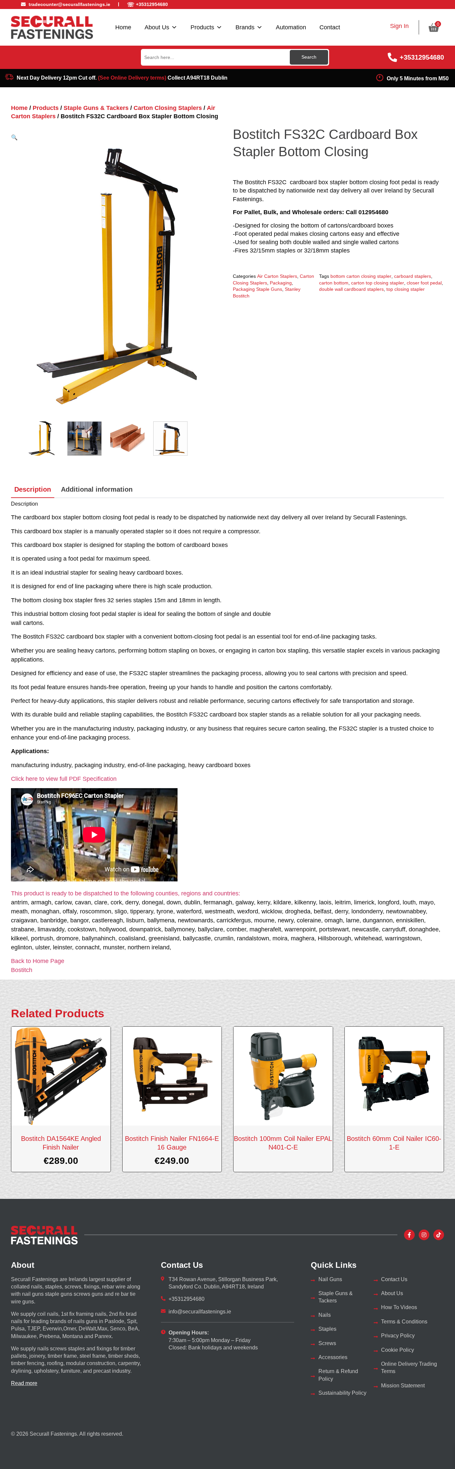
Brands (244, 27)
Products (202, 27)
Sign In (399, 26)
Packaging (281, 282)
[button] (14, 137)
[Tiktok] (438, 1234)
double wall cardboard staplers (351, 289)
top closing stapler (405, 289)
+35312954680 (422, 57)
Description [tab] (32, 489)
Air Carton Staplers (277, 276)
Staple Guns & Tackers (96, 108)
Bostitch (21, 970)
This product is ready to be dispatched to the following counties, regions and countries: (125, 893)
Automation (291, 27)
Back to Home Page (37, 961)
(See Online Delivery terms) (132, 78)
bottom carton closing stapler (360, 276)
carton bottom (333, 282)
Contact (329, 27)
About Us (157, 27)
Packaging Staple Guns (257, 289)
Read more (24, 1383)
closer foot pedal (424, 282)
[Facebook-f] (409, 1234)
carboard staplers (412, 276)
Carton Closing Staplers (168, 108)
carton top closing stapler (377, 282)
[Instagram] (424, 1234)
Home (123, 27)
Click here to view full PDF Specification (64, 778)
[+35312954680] (392, 57)
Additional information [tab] (97, 489)
